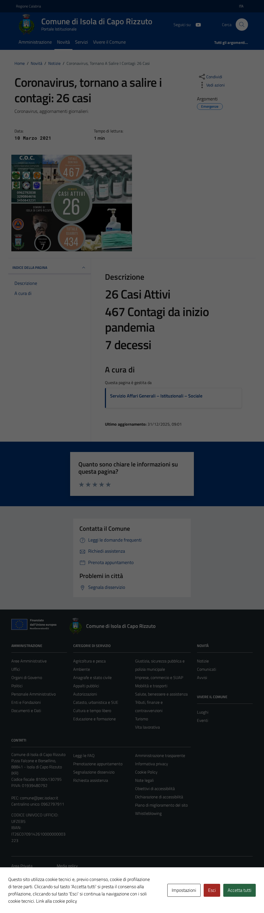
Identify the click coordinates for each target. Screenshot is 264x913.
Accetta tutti (239, 890)
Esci (212, 890)
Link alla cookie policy (56, 901)
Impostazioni (184, 890)
